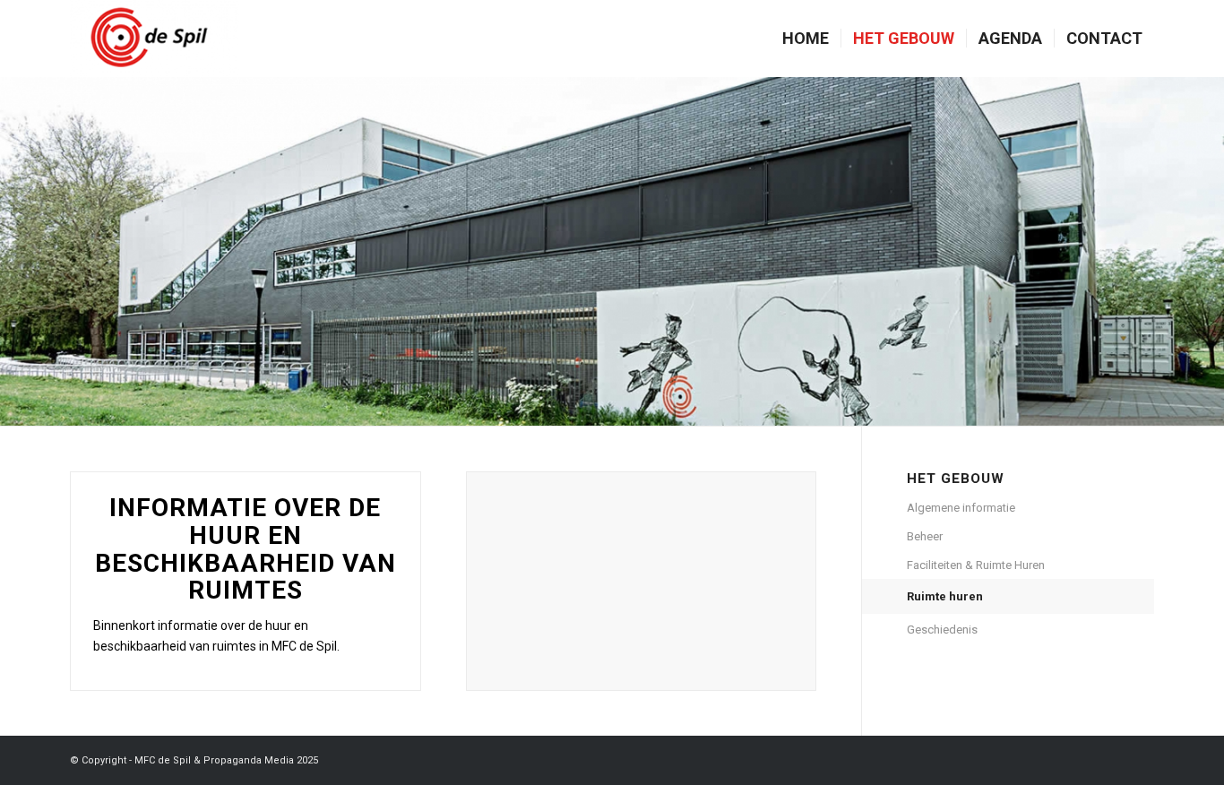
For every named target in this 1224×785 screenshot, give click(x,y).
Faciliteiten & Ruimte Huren (976, 565)
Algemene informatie (961, 507)
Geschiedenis (942, 629)
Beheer (925, 536)
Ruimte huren (945, 596)
